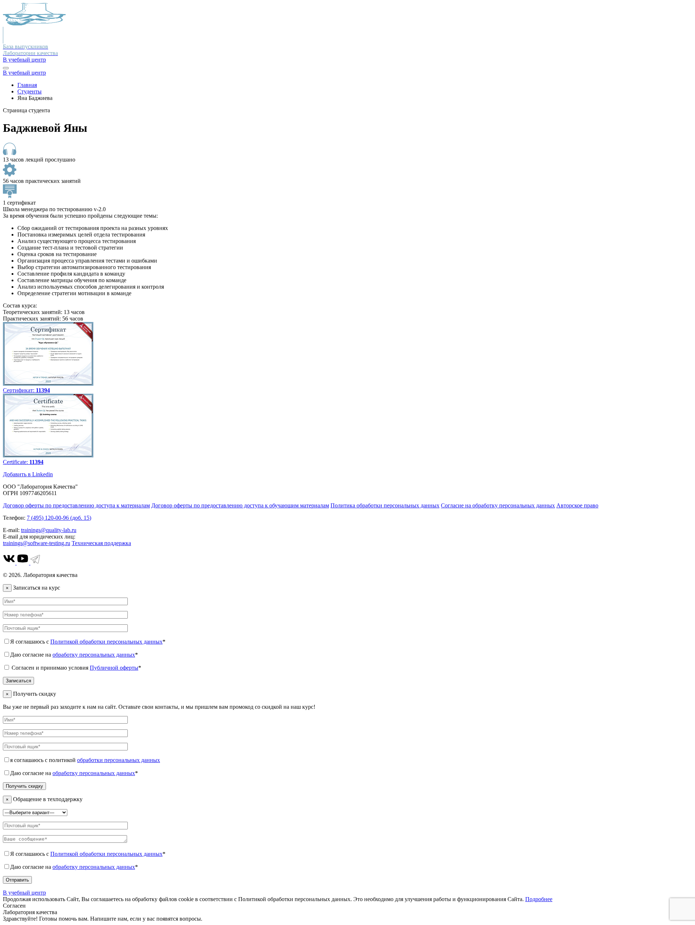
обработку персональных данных (93, 655)
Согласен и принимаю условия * (75, 668)
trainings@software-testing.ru (36, 543)
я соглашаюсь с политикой (85, 760)
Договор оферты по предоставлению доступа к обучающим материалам (240, 505)
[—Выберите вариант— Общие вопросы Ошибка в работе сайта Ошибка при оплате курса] (35, 812)
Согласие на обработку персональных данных (498, 505)
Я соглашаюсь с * (87, 642)
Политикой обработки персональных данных (106, 642)
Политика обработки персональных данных (384, 505)
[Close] (6, 68)
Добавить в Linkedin (28, 474)
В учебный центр (24, 59)
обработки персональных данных (118, 760)
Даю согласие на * (74, 655)
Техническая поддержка (101, 543)
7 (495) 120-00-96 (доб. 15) (59, 518)
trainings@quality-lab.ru (48, 530)
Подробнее (538, 899)
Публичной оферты (114, 668)
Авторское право (577, 505)
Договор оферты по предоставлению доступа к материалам (76, 505)
